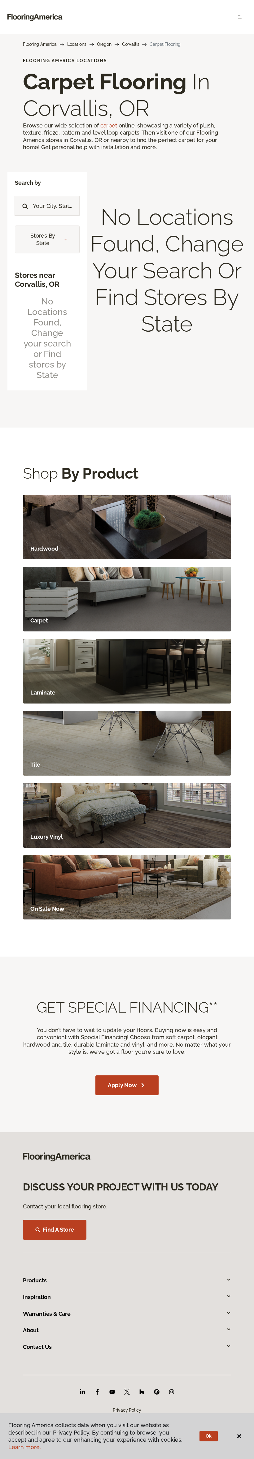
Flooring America (40, 44)
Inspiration (37, 1297)
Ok (209, 1436)
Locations (76, 44)
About (31, 1330)
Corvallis (130, 44)
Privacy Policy (127, 1410)
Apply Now (122, 1085)
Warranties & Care (47, 1314)
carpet (108, 125)
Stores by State (42, 239)
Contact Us (37, 1347)
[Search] (24, 206)
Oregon (104, 44)
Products (35, 1280)
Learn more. (24, 1447)
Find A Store (58, 1229)
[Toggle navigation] (240, 17)
